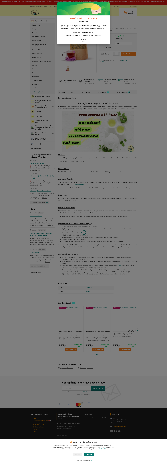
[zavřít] (106, 5)
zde (91, 461)
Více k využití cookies (104, 449)
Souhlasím (89, 455)
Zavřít (83, 41)
